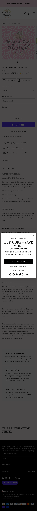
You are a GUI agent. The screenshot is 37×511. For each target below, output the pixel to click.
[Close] (33, 235)
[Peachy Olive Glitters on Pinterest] (17, 274)
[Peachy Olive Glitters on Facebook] (10, 274)
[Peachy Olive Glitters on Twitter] (23, 274)
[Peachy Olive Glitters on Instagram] (13, 274)
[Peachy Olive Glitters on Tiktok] (20, 274)
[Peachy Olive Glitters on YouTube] (26, 274)
